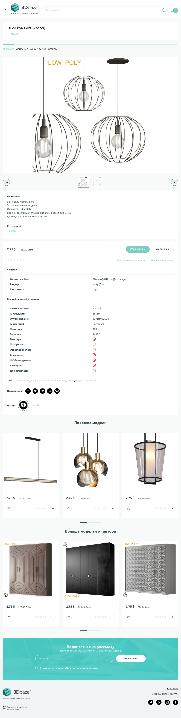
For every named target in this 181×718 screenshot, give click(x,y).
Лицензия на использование (131, 260)
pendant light (58, 380)
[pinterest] (42, 391)
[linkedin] (49, 391)
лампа (70, 380)
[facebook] (28, 391)
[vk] (57, 391)
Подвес (14, 34)
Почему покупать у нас (162, 260)
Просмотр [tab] (8, 49)
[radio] (8, 260)
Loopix (35, 405)
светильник (22, 380)
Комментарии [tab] (38, 49)
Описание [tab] (22, 49)
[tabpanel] (90, 236)
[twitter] (35, 391)
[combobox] (101, 10)
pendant (45, 380)
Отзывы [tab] (52, 49)
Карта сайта (172, 689)
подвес (79, 380)
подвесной (91, 380)
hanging (34, 380)
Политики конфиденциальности (82, 668)
